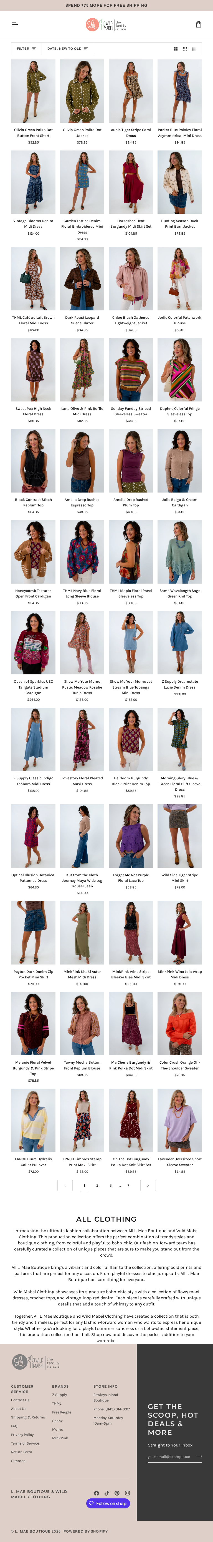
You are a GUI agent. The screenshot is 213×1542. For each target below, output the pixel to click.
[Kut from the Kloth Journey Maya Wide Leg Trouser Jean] (82, 836)
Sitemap (18, 1461)
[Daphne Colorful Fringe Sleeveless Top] (180, 369)
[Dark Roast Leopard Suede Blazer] (82, 279)
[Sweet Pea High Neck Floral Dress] (33, 369)
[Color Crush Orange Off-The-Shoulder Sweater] (180, 1024)
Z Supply (59, 1395)
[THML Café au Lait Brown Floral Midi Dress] (33, 279)
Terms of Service (25, 1443)
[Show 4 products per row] (196, 49)
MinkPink (60, 1438)
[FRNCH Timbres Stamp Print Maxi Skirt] (82, 1120)
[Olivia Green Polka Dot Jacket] (82, 91)
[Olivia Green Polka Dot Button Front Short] (33, 91)
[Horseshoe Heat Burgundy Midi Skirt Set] (131, 182)
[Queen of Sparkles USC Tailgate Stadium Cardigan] (33, 643)
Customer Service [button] (22, 1389)
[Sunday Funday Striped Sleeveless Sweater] (131, 369)
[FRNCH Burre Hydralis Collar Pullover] (33, 1120)
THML (56, 1403)
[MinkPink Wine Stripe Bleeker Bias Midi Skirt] (131, 933)
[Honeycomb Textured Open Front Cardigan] (33, 552)
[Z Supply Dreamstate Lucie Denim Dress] (180, 643)
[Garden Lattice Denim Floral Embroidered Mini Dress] (82, 182)
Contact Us (20, 1400)
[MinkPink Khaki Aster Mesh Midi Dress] (82, 933)
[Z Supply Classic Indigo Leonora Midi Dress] (33, 739)
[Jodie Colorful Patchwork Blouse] (180, 279)
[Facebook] (96, 1493)
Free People (61, 1412)
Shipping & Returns (28, 1417)
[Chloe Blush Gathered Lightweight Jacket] (131, 279)
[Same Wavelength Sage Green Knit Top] (180, 552)
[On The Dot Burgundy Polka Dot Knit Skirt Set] (131, 1120)
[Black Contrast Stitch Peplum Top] (33, 461)
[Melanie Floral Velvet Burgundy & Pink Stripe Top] (33, 1024)
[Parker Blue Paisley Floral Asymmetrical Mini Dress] (180, 91)
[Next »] (148, 1185)
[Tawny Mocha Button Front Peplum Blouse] (82, 1024)
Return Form (21, 1452)
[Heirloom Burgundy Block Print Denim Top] (131, 739)
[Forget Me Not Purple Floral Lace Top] (131, 836)
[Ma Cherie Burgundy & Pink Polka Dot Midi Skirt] (131, 1024)
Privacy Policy (22, 1435)
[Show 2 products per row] (176, 49)
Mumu (57, 1429)
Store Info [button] (105, 1386)
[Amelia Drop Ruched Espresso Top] (82, 461)
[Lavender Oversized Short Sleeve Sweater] (180, 1120)
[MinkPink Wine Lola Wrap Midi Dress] (180, 933)
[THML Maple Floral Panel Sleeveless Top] (131, 552)
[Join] (197, 1455)
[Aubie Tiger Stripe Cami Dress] (131, 91)
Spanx (57, 1421)
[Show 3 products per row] (185, 49)
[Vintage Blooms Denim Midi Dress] (33, 182)
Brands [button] (60, 1386)
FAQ (14, 1426)
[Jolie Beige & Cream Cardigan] (180, 461)
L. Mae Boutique (32, 1531)
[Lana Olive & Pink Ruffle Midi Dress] (82, 369)
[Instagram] (127, 1493)
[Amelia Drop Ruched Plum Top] (131, 461)
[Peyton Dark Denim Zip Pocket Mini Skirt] (33, 933)
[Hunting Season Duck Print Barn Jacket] (180, 182)
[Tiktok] (107, 1493)
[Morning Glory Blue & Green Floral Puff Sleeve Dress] (180, 739)
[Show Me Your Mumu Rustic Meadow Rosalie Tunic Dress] (82, 643)
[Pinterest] (117, 1493)
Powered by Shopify (86, 1531)
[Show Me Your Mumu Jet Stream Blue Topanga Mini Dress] (131, 643)
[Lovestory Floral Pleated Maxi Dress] (82, 739)
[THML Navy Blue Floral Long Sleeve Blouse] (82, 552)
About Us (18, 1409)
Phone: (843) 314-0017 (111, 1409)
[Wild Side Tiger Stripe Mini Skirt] (180, 836)
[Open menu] (19, 24)
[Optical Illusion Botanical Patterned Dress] (33, 836)
